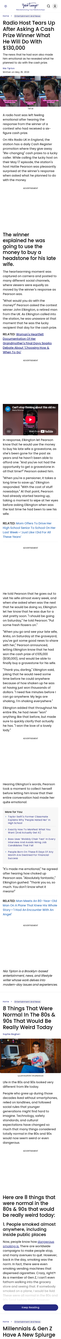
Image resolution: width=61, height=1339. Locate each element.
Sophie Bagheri (11, 1034)
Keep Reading (30, 1307)
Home (6, 15)
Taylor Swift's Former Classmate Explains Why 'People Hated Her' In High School (29, 820)
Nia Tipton (9, 68)
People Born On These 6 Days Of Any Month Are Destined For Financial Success (30, 855)
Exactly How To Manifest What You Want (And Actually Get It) (29, 831)
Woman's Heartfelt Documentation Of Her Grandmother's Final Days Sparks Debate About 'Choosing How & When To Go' (27, 343)
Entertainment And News (27, 16)
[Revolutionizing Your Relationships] (30, 6)
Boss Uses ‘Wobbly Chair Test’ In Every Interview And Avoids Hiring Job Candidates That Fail (31, 842)
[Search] (47, 6)
